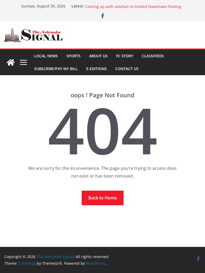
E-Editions (96, 68)
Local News (46, 55)
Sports (73, 55)
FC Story (124, 55)
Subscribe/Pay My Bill (56, 68)
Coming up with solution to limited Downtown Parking (133, 7)
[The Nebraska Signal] (10, 62)
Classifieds (153, 55)
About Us (98, 55)
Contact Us (127, 68)
